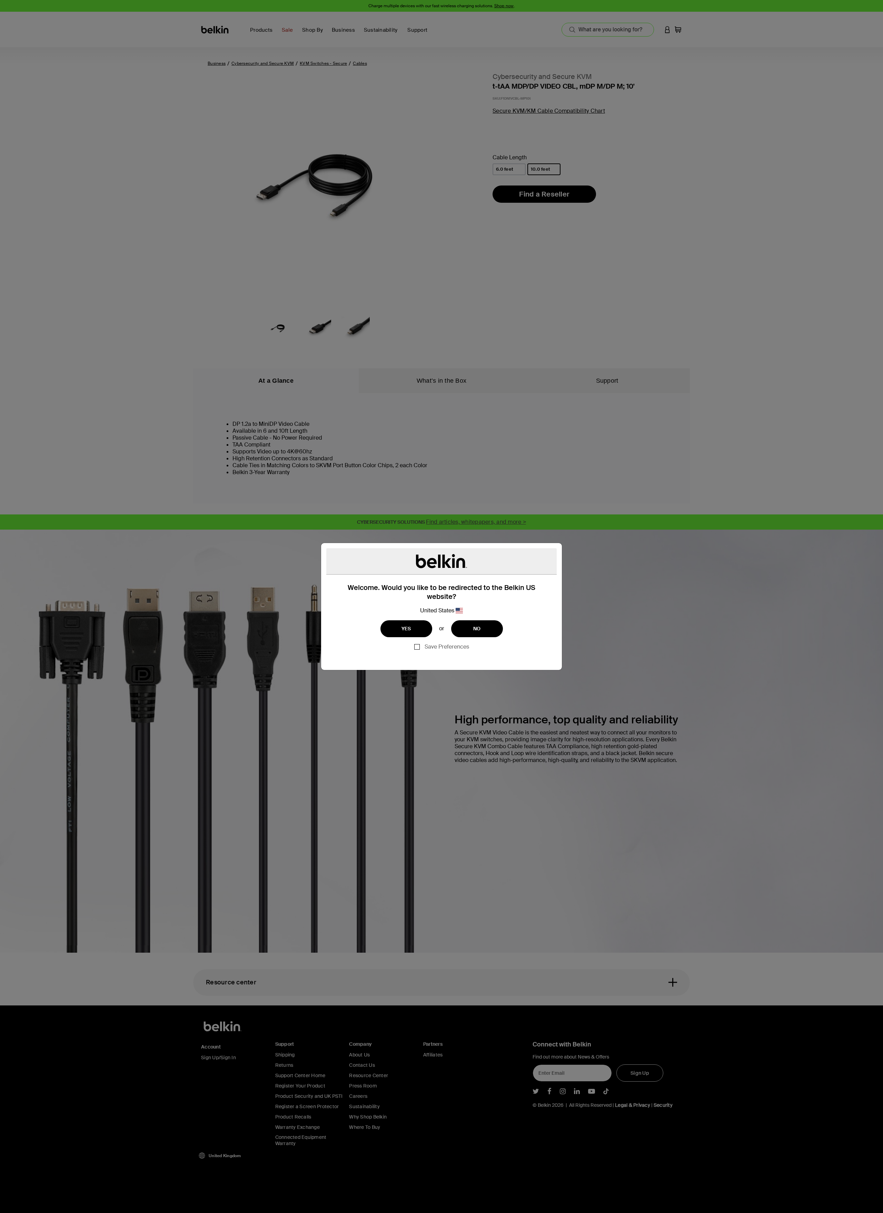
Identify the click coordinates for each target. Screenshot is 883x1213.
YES (406, 628)
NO (477, 628)
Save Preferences (447, 646)
